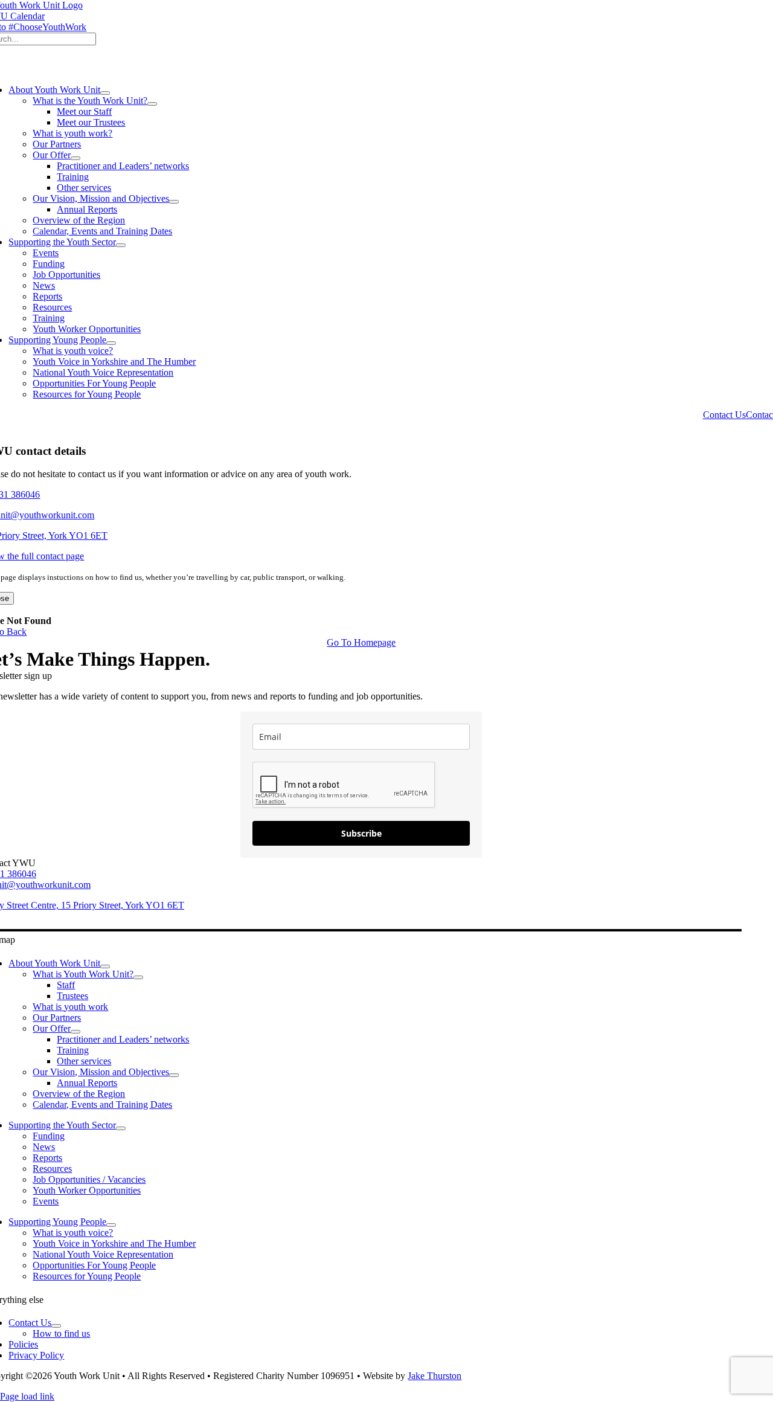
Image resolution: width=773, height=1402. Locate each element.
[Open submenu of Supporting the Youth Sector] (121, 245)
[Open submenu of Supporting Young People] (111, 343)
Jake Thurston (434, 1376)
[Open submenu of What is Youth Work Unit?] (138, 977)
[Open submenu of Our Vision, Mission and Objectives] (174, 202)
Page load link (27, 1396)
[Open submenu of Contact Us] (56, 1326)
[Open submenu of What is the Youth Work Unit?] (152, 104)
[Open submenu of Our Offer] (75, 158)
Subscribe (361, 833)
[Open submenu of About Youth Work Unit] (105, 93)
